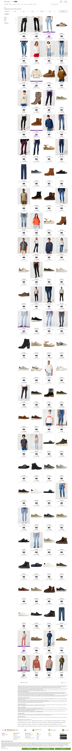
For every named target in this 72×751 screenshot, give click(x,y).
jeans (38, 690)
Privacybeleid (15, 735)
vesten (33, 709)
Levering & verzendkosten (29, 734)
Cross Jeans (29, 724)
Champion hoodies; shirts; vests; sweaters (24, 722)
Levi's (44, 720)
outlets (51, 695)
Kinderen (5, 17)
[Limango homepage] (7, 1)
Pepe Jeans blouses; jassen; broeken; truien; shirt (53, 720)
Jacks (37, 724)
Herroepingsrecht (27, 736)
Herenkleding (50, 722)
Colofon (14, 734)
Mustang (19, 724)
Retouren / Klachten (28, 735)
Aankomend (50, 735)
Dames (5, 19)
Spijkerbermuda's (24, 724)
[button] (65, 1)
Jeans (30, 720)
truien (28, 709)
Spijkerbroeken (44, 722)
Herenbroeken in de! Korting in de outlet (59, 722)
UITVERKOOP (6, 23)
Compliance (15, 739)
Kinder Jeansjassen (53, 724)
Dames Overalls (46, 724)
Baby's (38, 735)
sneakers (24, 705)
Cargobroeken (41, 724)
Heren (5, 20)
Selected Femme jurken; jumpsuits (37, 720)
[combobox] (58, 4)
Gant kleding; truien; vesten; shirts (23, 720)
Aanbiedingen (39, 734)
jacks (42, 690)
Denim (58, 724)
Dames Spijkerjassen (35, 722)
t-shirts (31, 709)
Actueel (49, 734)
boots (18, 705)
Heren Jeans (63, 720)
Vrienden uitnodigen (5, 734)
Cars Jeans (34, 724)
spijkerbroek (51, 698)
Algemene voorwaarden (17, 736)
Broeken (40, 722)
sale (56, 689)
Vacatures (3, 735)
